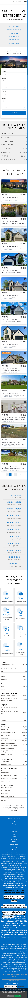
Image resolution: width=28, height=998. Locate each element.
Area (14, 834)
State (14, 821)
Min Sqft (4, 98)
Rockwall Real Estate (14, 819)
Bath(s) (4, 91)
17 (17, 474)
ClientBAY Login (14, 844)
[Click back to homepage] (3, 1)
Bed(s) (3, 85)
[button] (25, 2)
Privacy (14, 837)
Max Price (4, 78)
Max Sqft (4, 105)
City (14, 826)
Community (14, 831)
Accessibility (14, 839)
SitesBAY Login (14, 847)
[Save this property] (25, 181)
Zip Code (14, 829)
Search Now (14, 113)
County (14, 824)
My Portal (19, 1)
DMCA (14, 842)
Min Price (4, 71)
